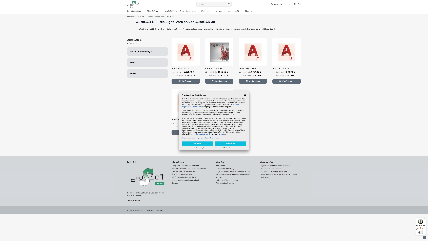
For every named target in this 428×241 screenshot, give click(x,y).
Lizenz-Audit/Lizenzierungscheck (185, 180)
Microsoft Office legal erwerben (273, 171)
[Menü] (424, 219)
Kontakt (219, 177)
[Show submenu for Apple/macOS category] (242, 11)
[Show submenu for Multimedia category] (213, 11)
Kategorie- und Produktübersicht (185, 165)
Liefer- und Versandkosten (227, 180)
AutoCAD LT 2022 (180, 68)
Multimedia (206, 11)
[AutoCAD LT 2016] (253, 52)
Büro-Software (153, 11)
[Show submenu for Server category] (224, 11)
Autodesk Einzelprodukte (156, 17)
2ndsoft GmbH (133, 200)
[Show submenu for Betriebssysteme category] (144, 11)
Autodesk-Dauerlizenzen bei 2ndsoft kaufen (190, 168)
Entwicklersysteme (188, 11)
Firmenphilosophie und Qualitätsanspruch (233, 174)
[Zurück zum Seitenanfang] (424, 237)
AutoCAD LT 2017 (213, 68)
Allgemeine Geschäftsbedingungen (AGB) (233, 171)
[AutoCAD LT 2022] (186, 52)
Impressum (220, 165)
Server (219, 11)
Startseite (131, 17)
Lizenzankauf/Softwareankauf (184, 171)
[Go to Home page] (133, 4)
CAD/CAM (169, 11)
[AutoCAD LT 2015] (286, 52)
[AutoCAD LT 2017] (219, 52)
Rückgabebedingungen (225, 183)
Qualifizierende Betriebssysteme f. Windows (278, 174)
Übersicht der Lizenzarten (182, 174)
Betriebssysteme (134, 11)
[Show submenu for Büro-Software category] (162, 11)
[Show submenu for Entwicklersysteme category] (198, 11)
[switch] (420, 232)
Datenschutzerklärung (225, 168)
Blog (247, 11)
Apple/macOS (233, 11)
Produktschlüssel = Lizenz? (271, 168)
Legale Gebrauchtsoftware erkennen (275, 165)
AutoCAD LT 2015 (280, 68)
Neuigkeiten (265, 177)
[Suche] (229, 4)
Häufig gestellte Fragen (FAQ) (184, 177)
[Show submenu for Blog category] (251, 11)
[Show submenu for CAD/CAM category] (176, 11)
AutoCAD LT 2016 (247, 68)
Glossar (175, 183)
